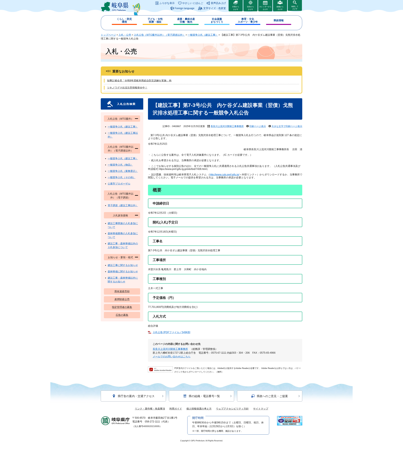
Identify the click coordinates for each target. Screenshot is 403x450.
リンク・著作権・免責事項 (150, 408)
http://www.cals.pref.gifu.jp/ (224, 174)
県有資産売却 (122, 291)
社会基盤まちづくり (217, 20)
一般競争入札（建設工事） (203, 35)
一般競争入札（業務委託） (123, 171)
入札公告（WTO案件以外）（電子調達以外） (159, 35)
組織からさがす (280, 8)
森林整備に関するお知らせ (123, 271)
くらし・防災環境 (124, 20)
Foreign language (184, 8)
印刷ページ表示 (257, 126)
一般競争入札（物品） (120, 164)
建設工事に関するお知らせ (123, 265)
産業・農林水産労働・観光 (186, 20)
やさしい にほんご (192, 3)
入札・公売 (125, 35)
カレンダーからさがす (265, 8)
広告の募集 (122, 315)
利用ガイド (175, 408)
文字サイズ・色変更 (214, 8)
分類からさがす (235, 8)
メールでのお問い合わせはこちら (171, 356)
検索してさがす (294, 8)
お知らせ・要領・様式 (120, 257)
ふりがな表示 (167, 3)
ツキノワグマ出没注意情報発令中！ (127, 87)
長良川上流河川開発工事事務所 (227, 126)
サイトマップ (260, 408)
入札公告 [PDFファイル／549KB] (171, 332)
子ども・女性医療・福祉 (155, 20)
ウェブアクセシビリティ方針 (232, 408)
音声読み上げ (218, 3)
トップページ (108, 35)
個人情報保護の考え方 (199, 408)
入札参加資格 (120, 215)
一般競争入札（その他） (121, 177)
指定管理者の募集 (122, 307)
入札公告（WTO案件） (120, 118)
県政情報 (279, 20)
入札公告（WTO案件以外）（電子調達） (120, 195)
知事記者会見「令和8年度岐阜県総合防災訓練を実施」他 (139, 80)
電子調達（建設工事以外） (123, 205)
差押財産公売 (122, 299)
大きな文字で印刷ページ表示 (287, 126)
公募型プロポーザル (119, 183)
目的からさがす (250, 8)
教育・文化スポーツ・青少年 (248, 20)
